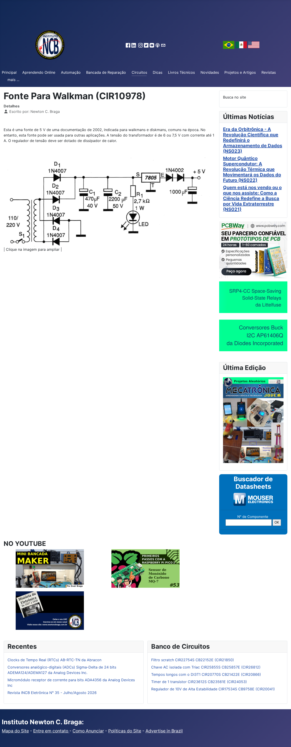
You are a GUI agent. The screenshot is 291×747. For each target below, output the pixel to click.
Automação (71, 72)
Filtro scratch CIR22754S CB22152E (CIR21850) (192, 660)
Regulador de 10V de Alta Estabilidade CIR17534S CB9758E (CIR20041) (213, 689)
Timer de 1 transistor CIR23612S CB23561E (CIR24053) (199, 681)
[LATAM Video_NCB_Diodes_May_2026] (253, 335)
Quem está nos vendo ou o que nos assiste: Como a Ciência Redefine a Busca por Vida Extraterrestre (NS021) (252, 198)
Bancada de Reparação (106, 72)
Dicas (157, 72)
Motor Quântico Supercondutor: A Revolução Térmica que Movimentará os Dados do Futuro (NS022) (252, 169)
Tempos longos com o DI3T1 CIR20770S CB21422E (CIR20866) (206, 674)
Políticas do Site (124, 731)
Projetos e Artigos (240, 72)
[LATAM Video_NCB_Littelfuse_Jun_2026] (253, 297)
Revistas (268, 72)
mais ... (13, 79)
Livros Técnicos (181, 72)
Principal (9, 72)
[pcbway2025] (253, 249)
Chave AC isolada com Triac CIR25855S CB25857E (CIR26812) (206, 667)
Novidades (210, 72)
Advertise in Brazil (164, 731)
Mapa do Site (15, 731)
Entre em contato (51, 731)
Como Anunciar (88, 731)
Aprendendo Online (38, 72)
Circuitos (139, 72)
